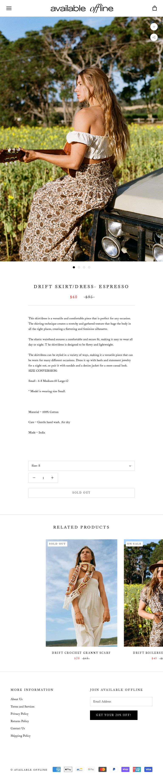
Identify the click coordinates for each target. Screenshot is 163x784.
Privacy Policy (19, 714)
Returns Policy (20, 721)
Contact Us (18, 728)
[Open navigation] (8, 8)
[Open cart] (155, 8)
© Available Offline (29, 770)
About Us (16, 699)
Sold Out (81, 492)
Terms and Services (22, 707)
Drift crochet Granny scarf (81, 653)
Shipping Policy (21, 736)
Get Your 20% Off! (113, 715)
